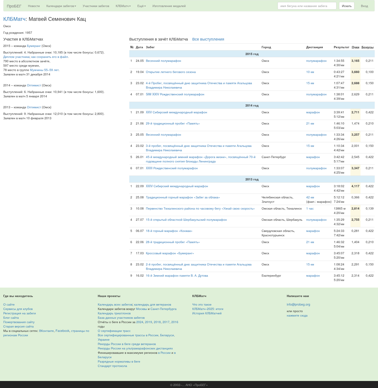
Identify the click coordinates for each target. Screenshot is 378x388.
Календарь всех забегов (115, 304)
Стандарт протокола (112, 365)
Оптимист (34, 85)
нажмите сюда (297, 315)
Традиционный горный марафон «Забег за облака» (183, 197)
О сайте (9, 304)
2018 (157, 322)
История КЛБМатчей (207, 313)
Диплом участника (16, 56)
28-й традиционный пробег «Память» (173, 242)
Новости (34, 6)
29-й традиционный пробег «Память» (173, 123)
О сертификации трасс (114, 330)
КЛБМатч (14, 18)
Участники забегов (96, 6)
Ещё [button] (140, 6)
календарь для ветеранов (152, 304)
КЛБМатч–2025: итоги (207, 308)
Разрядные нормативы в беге (119, 361)
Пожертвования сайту (19, 322)
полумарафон (316, 60)
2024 (139, 322)
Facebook (62, 330)
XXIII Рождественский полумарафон (172, 168)
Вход (364, 6)
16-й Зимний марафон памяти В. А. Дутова (177, 275)
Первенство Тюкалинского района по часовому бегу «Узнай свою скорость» (200, 208)
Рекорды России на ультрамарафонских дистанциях (135, 348)
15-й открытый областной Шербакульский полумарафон (186, 219)
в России (164, 352)
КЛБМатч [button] (122, 6)
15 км (310, 83)
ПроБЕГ (14, 6)
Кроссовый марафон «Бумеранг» (170, 253)
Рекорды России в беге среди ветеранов (127, 344)
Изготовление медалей (169, 6)
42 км (310, 197)
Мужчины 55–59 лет (44, 70)
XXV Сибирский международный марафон (176, 112)
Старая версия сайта (18, 326)
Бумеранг (34, 45)
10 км (310, 71)
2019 (148, 322)
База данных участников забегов (121, 317)
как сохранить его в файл (49, 56)
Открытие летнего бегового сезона (171, 71)
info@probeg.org (298, 304)
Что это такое (202, 304)
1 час (310, 208)
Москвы (141, 308)
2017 (166, 322)
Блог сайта (11, 317)
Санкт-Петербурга (163, 308)
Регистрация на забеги (19, 313)
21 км (310, 123)
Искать (347, 6)
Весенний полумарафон (163, 60)
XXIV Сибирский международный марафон (177, 186)
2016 (174, 322)
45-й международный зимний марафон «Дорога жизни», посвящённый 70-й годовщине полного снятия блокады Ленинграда (201, 159)
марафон (313, 112)
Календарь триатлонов (114, 313)
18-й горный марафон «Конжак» (169, 230)
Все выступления (208, 39)
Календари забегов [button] (60, 6)
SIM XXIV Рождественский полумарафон (175, 94)
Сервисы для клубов (18, 308)
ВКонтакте (46, 330)
